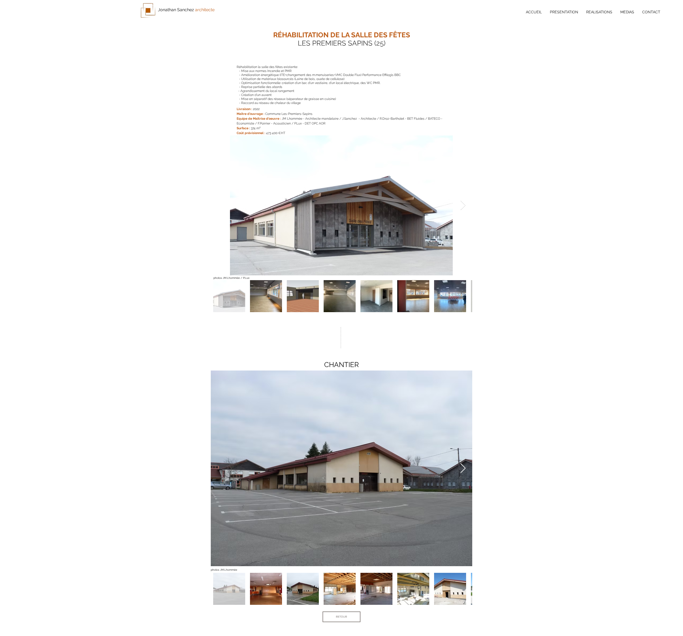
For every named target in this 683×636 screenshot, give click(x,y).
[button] (599, 12)
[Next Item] (463, 205)
